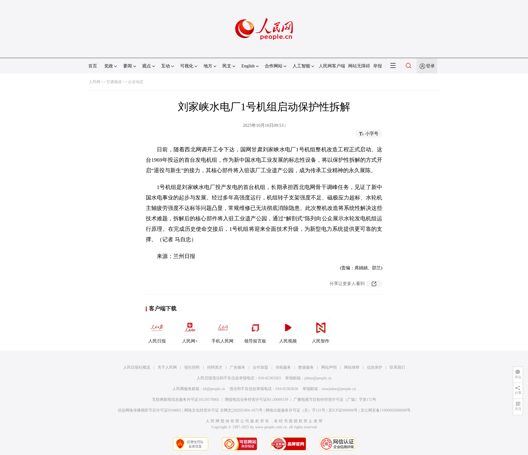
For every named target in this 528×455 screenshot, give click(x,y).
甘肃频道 (114, 82)
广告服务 (237, 367)
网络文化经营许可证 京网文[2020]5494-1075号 (223, 410)
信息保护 (374, 367)
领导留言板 (255, 341)
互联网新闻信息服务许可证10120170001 (185, 400)
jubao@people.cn (317, 378)
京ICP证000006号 (343, 410)
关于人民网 (167, 367)
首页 (92, 66)
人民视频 (288, 341)
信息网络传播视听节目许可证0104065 (149, 410)
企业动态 (135, 82)
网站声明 (329, 367)
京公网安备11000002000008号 (386, 410)
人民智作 (320, 341)
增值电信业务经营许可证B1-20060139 (256, 400)
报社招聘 (192, 367)
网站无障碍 (359, 66)
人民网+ (190, 341)
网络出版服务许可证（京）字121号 (295, 410)
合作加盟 (260, 367)
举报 (377, 66)
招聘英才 (214, 367)
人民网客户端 (332, 66)
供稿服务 (283, 367)
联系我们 (397, 367)
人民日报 (157, 341)
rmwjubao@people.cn (339, 389)
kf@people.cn (214, 389)
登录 (430, 66)
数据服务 (306, 367)
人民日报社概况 (136, 367)
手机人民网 (222, 341)
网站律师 (351, 367)
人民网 (94, 82)
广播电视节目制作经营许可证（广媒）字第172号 (334, 400)
